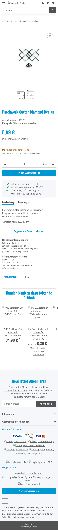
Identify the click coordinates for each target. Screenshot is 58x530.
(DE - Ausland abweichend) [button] (30, 153)
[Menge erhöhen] (53, 164)
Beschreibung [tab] (8, 202)
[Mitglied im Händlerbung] (28, 473)
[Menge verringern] (5, 164)
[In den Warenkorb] (4, 29)
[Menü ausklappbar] (3, 2)
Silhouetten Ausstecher (25, 123)
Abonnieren (46, 403)
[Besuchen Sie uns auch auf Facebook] (5, 501)
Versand (23, 138)
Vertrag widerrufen (29, 490)
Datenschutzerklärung (16, 390)
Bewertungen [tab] (24, 202)
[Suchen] (52, 10)
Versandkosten (47, 507)
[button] (42, 3)
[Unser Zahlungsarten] (29, 444)
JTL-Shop (33, 526)
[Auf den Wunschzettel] (50, 36)
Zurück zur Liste (10, 21)
